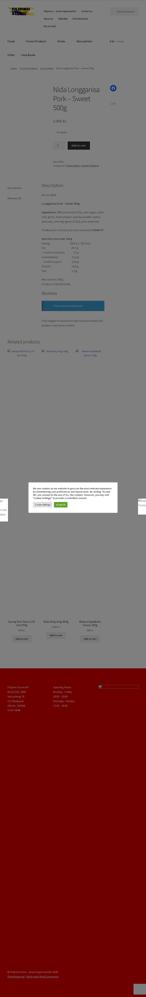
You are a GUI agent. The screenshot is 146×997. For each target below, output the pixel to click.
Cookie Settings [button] (42, 504)
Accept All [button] (60, 504)
